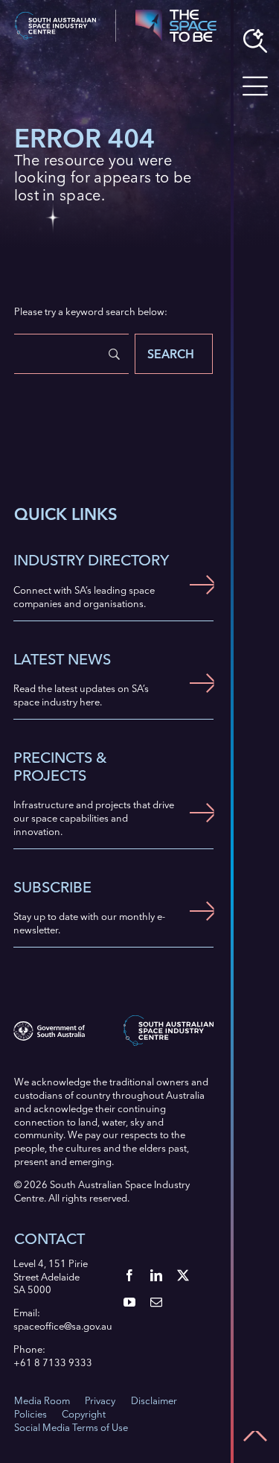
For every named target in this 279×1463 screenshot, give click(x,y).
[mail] (156, 1302)
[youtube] (129, 1302)
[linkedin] (156, 1275)
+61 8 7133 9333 (52, 1362)
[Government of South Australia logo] (48, 1026)
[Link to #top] (255, 1436)
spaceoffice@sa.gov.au (62, 1326)
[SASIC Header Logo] (55, 16)
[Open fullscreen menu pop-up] (255, 86)
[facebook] (129, 1275)
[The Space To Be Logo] (175, 14)
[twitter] (183, 1275)
